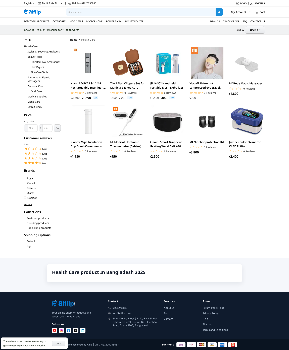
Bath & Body (34, 106)
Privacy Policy (211, 313)
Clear (26, 144)
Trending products (37, 223)
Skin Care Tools (39, 72)
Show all (28, 204)
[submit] (219, 12)
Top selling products (38, 227)
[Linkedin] (82, 330)
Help (205, 318)
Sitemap (207, 324)
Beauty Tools (34, 56)
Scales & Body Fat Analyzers (43, 51)
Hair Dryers (37, 67)
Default (31, 241)
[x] (75, 330)
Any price (29, 121)
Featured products (37, 218)
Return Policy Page (213, 307)
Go (57, 128)
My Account (238, 12)
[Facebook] (68, 330)
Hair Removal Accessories (45, 62)
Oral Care (36, 91)
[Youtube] (54, 330)
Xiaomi (30, 183)
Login (243, 3)
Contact (168, 318)
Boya (29, 178)
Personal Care (35, 86)
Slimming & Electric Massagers (38, 79)
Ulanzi (30, 193)
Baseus (31, 188)
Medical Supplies (37, 96)
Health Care (30, 46)
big (28, 246)
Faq (166, 313)
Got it (58, 343)
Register (260, 3)
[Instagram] (61, 330)
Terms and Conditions (215, 329)
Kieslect (31, 197)
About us (169, 307)
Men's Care (33, 101)
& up (35, 149)
